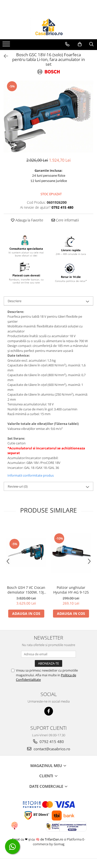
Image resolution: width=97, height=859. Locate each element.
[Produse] (6, 45)
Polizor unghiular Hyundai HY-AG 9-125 (71, 590)
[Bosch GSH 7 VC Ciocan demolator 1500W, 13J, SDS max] (26, 552)
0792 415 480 (51, 741)
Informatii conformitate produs (30, 475)
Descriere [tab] (14, 301)
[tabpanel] (48, 116)
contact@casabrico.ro (51, 748)
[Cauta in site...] (91, 44)
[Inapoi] (3, 56)
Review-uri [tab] (18, 486)
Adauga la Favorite (28, 220)
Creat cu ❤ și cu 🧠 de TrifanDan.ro (38, 839)
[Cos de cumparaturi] (79, 44)
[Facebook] (48, 711)
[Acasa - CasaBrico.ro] (48, 26)
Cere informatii (67, 220)
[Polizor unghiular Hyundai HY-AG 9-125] (71, 553)
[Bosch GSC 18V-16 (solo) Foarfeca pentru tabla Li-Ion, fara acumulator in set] (48, 116)
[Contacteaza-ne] (67, 44)
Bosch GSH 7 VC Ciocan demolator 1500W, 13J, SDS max (26, 590)
